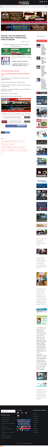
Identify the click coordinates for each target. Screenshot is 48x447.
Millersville (35, 422)
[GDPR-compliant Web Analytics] (2, 446)
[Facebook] (40, 1)
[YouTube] (18, 415)
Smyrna (3, 150)
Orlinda (34, 424)
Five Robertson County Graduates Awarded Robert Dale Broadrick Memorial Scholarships (44, 83)
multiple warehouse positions (9, 147)
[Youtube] (42, 1)
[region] (41, 93)
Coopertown (35, 416)
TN (2, 153)
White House (36, 432)
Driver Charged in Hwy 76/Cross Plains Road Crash (43, 60)
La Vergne (4, 144)
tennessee (24, 150)
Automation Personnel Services (9, 141)
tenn (18, 150)
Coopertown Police (5, 417)
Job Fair (22, 141)
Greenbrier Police (5, 419)
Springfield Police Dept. (7, 435)
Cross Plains (35, 418)
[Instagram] (46, 1)
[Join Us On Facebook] (16, 126)
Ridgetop (35, 428)
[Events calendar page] (16, 117)
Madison (12, 144)
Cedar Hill (35, 414)
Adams (34, 412)
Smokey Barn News (20, 443)
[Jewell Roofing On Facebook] (16, 51)
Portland (35, 426)
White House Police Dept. (7, 437)
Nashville (22, 147)
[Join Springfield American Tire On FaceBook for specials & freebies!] (16, 105)
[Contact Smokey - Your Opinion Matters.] (16, 121)
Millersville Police (5, 421)
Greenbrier (35, 420)
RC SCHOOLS (4, 426)
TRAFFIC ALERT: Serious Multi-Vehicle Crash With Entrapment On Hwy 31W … (44, 71)
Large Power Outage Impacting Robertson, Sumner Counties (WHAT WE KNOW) (43, 49)
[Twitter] (44, 1)
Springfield (11, 150)
